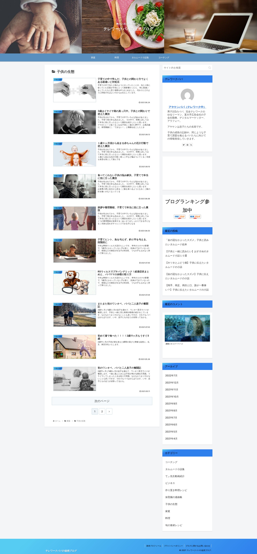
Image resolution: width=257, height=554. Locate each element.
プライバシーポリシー (173, 546)
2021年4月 (171, 438)
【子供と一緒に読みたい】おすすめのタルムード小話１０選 (187, 253)
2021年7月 (171, 417)
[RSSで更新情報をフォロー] (191, 144)
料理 (167, 518)
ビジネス (170, 483)
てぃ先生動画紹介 (175, 476)
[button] (209, 67)
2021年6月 (171, 424)
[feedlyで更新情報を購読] (187, 144)
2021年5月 (171, 431)
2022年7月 (171, 375)
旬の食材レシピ (173, 525)
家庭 (167, 511)
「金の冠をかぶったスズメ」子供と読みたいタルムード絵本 (187, 242)
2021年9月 (171, 403)
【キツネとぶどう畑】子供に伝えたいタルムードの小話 (187, 264)
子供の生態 (171, 504)
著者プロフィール (153, 546)
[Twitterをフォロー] (183, 144)
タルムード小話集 (175, 469)
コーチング (171, 462)
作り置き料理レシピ (176, 490)
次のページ (102, 401)
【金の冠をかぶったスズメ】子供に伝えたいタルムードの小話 (187, 276)
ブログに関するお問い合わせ (198, 546)
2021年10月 (172, 396)
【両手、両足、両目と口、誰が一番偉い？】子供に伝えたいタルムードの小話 (187, 287)
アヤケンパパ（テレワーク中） (187, 107)
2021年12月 (172, 382)
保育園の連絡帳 (173, 497)
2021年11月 (171, 389)
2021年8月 (171, 410)
